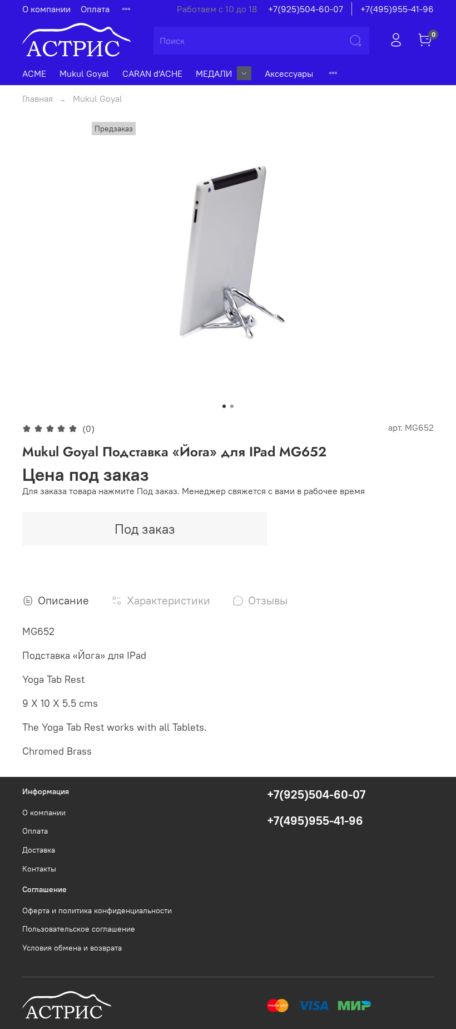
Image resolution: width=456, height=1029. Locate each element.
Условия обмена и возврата (72, 948)
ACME (34, 73)
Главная (37, 98)
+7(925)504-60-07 (305, 8)
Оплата (95, 8)
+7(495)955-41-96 (397, 8)
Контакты (39, 869)
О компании (46, 8)
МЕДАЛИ (214, 73)
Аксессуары (289, 73)
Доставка (38, 850)
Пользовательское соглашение (78, 929)
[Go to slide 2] (232, 406)
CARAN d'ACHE (152, 73)
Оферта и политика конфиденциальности (97, 910)
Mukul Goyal (84, 73)
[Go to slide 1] (224, 406)
